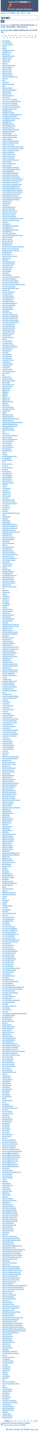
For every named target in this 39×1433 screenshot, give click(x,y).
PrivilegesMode (7, 906)
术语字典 (24, 27)
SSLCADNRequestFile (9, 1212)
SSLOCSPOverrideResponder (12, 1246)
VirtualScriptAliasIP (8, 1408)
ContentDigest (7, 354)
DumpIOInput (6, 449)
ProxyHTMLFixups (8, 960)
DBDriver (5, 403)
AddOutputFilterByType (9, 77)
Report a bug (34, 1429)
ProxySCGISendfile (8, 1002)
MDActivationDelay (8, 775)
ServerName (6, 1128)
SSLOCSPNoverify (8, 1244)
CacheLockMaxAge (8, 292)
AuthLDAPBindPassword (10, 173)
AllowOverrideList (8, 95)
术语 (21, 1429)
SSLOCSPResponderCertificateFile (13, 1249)
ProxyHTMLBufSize (8, 949)
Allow (4, 86)
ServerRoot (6, 1132)
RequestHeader (7, 1070)
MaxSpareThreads (8, 772)
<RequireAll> (6, 1076)
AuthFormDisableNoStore (10, 141)
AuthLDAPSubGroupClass (10, 199)
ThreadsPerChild (7, 1361)
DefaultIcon (6, 405)
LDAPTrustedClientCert (9, 670)
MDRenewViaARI (8, 838)
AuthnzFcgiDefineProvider (10, 220)
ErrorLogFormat (7, 467)
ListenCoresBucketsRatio (10, 696)
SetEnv (4, 1179)
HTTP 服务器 (11, 13)
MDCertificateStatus (8, 796)
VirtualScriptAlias (7, 1406)
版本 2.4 (23, 13)
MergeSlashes (7, 864)
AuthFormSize (7, 161)
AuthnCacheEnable (8, 209)
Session (4, 1138)
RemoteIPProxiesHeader (10, 1047)
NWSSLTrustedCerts (9, 892)
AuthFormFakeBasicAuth (10, 143)
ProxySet (5, 1004)
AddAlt (4, 48)
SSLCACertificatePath (9, 1210)
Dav (3, 375)
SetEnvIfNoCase (7, 1185)
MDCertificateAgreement (10, 783)
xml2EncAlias (6, 1414)
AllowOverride (6, 94)
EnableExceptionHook (9, 456)
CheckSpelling (7, 350)
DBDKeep (5, 392)
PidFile (4, 904)
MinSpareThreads (8, 877)
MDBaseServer (7, 777)
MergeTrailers (6, 866)
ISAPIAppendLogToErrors (10, 624)
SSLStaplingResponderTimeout (12, 1323)
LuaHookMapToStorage (10, 730)
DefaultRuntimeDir (8, 409)
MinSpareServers (8, 875)
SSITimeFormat (7, 1204)
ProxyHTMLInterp (8, 962)
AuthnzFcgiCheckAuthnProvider (12, 218)
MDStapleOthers (7, 849)
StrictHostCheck (7, 1348)
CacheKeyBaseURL (8, 286)
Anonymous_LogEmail (9, 99)
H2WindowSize (7, 566)
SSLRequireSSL (7, 1302)
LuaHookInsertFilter (8, 726)
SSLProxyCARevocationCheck (12, 1270)
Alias (3, 80)
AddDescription (7, 58)
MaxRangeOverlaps (8, 762)
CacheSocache (7, 313)
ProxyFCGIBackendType (10, 934)
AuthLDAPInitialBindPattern (11, 188)
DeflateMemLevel (8, 428)
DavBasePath (6, 377)
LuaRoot (5, 751)
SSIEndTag (5, 1193)
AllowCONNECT (7, 88)
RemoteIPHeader (8, 1042)
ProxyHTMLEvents (8, 957)
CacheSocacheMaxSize (10, 315)
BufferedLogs (6, 258)
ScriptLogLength (7, 1113)
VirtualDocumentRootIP (10, 1402)
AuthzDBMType (7, 231)
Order (4, 898)
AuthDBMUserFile (8, 124)
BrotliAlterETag (7, 245)
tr (31, 1420)
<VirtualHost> (6, 1404)
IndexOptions (6, 617)
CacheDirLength (7, 265)
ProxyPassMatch (7, 983)
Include (4, 607)
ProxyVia (5, 1011)
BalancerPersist (7, 243)
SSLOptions (6, 1261)
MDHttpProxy (6, 809)
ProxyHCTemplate (8, 945)
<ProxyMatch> (7, 974)
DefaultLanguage (8, 407)
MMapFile (5, 879)
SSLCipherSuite (7, 1227)
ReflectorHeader (7, 1036)
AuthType (5, 222)
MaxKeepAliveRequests (10, 758)
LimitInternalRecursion (9, 681)
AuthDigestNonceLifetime (10, 129)
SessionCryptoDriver (9, 1147)
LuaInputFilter (6, 739)
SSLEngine (5, 1232)
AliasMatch (5, 82)
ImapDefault (6, 603)
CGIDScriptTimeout (8, 331)
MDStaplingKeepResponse (11, 853)
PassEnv (5, 902)
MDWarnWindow (7, 860)
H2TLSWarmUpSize (8, 560)
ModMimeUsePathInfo (9, 883)
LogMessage (6, 713)
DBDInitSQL (6, 390)
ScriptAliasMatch (7, 1106)
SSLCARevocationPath (9, 1219)
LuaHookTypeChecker (9, 736)
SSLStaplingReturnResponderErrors (14, 1329)
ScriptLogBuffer (7, 1111)
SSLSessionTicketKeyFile (10, 1308)
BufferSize (5, 260)
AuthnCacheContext (8, 207)
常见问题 (16, 1429)
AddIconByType (7, 67)
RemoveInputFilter (8, 1062)
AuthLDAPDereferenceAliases (12, 180)
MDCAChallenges (8, 781)
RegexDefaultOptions (9, 1038)
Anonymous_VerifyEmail (10, 105)
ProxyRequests (7, 998)
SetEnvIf (5, 1181)
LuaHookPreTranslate (9, 732)
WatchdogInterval (8, 1410)
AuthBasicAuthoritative (9, 109)
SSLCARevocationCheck (10, 1215)
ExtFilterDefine (7, 479)
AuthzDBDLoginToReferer (10, 226)
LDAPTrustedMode (8, 673)
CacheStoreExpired (8, 326)
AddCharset (6, 54)
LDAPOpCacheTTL (8, 654)
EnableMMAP (6, 458)
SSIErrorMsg (6, 1195)
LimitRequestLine (8, 688)
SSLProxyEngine (7, 1283)
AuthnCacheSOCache (9, 213)
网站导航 (26, 1429)
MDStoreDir (6, 856)
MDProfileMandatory (9, 834)
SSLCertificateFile (8, 1223)
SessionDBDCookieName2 (11, 1155)
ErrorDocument (7, 464)
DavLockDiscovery (8, 384)
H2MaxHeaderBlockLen (10, 526)
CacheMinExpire (7, 299)
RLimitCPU (5, 1093)
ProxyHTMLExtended (9, 958)
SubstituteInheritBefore (9, 1351)
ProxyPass (5, 977)
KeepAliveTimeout (8, 637)
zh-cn (36, 1420)
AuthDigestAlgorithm (9, 126)
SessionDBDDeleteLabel (10, 1159)
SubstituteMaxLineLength (10, 1353)
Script (4, 1102)
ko (28, 1420)
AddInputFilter (6, 69)
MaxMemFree (6, 760)
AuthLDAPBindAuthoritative (11, 169)
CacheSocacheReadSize (10, 320)
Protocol (5, 907)
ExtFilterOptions (7, 481)
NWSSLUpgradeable (9, 894)
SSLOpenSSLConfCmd (9, 1259)
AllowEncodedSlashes (9, 90)
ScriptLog (5, 1110)
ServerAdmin (6, 1123)
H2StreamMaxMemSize (10, 554)
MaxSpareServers (8, 770)
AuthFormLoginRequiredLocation (13, 146)
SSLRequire (6, 1300)
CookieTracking (7, 369)
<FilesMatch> (6, 488)
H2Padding (5, 541)
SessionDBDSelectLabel (10, 1164)
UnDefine (5, 1374)
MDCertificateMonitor (9, 792)
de (12, 1420)
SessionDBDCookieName (10, 1153)
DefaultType (6, 411)
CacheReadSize (7, 307)
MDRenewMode (7, 836)
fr (22, 1420)
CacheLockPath (7, 294)
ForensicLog (6, 507)
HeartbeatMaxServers (9, 575)
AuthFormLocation (8, 144)
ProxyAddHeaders (8, 919)
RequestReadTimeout (9, 1072)
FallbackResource (8, 483)
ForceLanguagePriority (9, 503)
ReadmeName (7, 1019)
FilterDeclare (6, 492)
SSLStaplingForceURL (9, 1321)
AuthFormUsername (9, 163)
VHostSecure (6, 1397)
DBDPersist (6, 399)
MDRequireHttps (7, 841)
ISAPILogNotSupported (9, 632)
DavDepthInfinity (7, 379)
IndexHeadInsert (7, 611)
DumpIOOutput (7, 450)
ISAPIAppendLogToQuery (10, 626)
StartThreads (6, 1346)
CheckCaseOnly (7, 348)
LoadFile (5, 700)
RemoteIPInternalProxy (9, 1043)
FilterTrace (5, 498)
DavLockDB (6, 382)
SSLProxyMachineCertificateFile (12, 1287)
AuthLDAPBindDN (8, 171)
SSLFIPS (5, 1234)
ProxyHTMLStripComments (11, 968)
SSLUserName (7, 1334)
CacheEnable (6, 271)
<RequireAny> (7, 1077)
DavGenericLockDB (8, 381)
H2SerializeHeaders (8, 552)
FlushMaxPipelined (8, 500)
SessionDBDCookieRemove (11, 1157)
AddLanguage (6, 71)
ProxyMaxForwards (8, 975)
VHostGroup (6, 1393)
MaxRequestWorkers (9, 768)
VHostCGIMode (7, 1389)
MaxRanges (6, 766)
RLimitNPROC (7, 1096)
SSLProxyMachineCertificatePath (13, 1289)
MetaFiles (5, 870)
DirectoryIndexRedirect (9, 439)
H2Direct (5, 518)
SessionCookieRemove (9, 1144)
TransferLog (6, 1368)
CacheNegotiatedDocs (9, 303)
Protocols (5, 911)
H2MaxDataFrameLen (9, 524)
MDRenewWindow (8, 839)
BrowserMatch (7, 254)
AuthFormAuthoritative (9, 137)
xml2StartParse (7, 1417)
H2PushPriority (7, 549)
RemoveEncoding (8, 1059)
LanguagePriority (7, 641)
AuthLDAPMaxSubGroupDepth (12, 190)
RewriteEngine (7, 1085)
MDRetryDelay (7, 843)
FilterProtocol (6, 494)
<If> (3, 588)
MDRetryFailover (7, 845)
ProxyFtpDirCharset (8, 938)
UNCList (5, 1372)
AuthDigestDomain (8, 128)
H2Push (4, 545)
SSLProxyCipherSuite (9, 1281)
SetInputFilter (6, 1189)
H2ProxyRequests (8, 543)
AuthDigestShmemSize (9, 135)
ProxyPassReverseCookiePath (12, 989)
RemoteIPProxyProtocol (10, 1049)
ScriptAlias (5, 1104)
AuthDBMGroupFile (8, 120)
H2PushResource (8, 551)
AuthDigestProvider (8, 131)
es (19, 1420)
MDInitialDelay (7, 811)
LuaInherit (5, 737)
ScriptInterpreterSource (10, 1108)
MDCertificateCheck (8, 787)
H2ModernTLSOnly (8, 537)
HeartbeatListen (7, 573)
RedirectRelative (7, 1028)
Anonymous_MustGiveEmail (11, 101)
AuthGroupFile (7, 165)
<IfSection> (6, 598)
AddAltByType (6, 52)
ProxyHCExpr (6, 943)
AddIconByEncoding (8, 65)
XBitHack (5, 1412)
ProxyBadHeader (7, 921)
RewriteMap (6, 1087)
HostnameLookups (8, 581)
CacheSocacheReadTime (10, 322)
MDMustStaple (7, 821)
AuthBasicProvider (8, 112)
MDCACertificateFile (8, 779)
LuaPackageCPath (8, 745)
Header (4, 568)
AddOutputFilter (7, 75)
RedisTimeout (6, 1034)
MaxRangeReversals (9, 764)
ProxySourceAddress (9, 1006)
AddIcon (5, 63)
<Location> (5, 703)
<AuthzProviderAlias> (9, 233)
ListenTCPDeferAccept (9, 698)
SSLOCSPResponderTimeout (12, 1251)
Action (4, 46)
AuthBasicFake (7, 111)
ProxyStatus (6, 1008)
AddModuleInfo (7, 73)
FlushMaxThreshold (8, 501)
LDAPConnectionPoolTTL (10, 647)
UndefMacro (6, 1376)
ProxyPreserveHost (8, 991)
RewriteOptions (7, 1089)
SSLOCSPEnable (8, 1242)
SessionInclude (7, 1176)
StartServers (6, 1344)
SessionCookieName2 (9, 1142)
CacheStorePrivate (8, 330)
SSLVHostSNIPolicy (8, 1342)
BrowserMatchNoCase (9, 256)
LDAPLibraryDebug (8, 651)
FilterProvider (6, 496)
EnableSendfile (7, 460)
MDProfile (5, 832)
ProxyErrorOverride (8, 926)
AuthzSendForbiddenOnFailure (12, 235)
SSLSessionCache (8, 1304)
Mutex (4, 887)
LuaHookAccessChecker (10, 719)
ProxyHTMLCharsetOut (10, 951)
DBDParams (6, 398)
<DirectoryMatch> (8, 441)
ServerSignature (7, 1134)
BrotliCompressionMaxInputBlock (13, 246)
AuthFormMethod (8, 152)
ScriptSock (5, 1115)
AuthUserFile (6, 224)
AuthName (5, 205)
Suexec (4, 1355)
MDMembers (6, 817)
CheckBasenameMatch (9, 347)
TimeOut (5, 1365)
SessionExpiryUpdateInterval (11, 1172)
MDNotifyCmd (6, 822)
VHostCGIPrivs (7, 1391)
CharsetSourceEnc (8, 345)
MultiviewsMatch (7, 885)
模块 (29, 13)
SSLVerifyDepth (7, 1340)
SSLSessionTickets (8, 1310)
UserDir (4, 1387)
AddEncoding (6, 59)
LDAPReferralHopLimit (9, 656)
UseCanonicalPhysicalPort (10, 1383)
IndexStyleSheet (7, 620)
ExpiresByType (7, 473)
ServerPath (6, 1130)
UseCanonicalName (8, 1381)
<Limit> (4, 677)
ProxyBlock (5, 923)
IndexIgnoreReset (8, 615)
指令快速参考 (5, 30)
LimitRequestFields (8, 685)
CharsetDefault (7, 341)
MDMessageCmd (8, 819)
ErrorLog (5, 466)
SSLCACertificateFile (9, 1208)
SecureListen (6, 1117)
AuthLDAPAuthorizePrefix (10, 167)
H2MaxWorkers (7, 534)
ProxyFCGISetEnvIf (8, 936)
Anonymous (6, 97)
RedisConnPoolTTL (8, 1032)
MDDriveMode (7, 805)
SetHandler (6, 1187)
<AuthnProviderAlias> (9, 216)
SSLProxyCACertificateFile (11, 1266)
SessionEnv (6, 1168)
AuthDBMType (7, 122)
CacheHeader (6, 275)
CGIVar (4, 339)
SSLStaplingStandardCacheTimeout (14, 1331)
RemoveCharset (7, 1057)
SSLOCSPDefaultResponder (11, 1240)
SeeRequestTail (7, 1119)
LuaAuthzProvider (8, 715)
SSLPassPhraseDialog (9, 1263)
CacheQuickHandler (8, 305)
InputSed (5, 622)
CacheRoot (6, 311)
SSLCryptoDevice (8, 1230)
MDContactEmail (7, 804)
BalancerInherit (7, 239)
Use (3, 1380)
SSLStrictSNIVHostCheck (10, 1332)
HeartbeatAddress (8, 571)
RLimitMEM (6, 1095)
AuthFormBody (7, 139)
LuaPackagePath (7, 747)
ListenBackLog (7, 694)
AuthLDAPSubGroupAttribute (11, 197)
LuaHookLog (6, 728)
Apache (3, 13)
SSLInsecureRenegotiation (11, 1238)
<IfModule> (6, 596)
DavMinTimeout (7, 386)
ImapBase (5, 602)
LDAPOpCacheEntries (9, 653)
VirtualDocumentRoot (9, 1400)
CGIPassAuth (6, 335)
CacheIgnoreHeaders (9, 279)
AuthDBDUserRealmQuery (11, 118)
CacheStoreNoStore (8, 328)
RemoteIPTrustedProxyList (11, 1055)
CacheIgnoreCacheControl (11, 277)
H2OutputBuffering (8, 539)
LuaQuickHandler (8, 749)
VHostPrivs (5, 1395)
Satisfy (4, 1098)
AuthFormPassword (8, 156)
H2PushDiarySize (8, 547)
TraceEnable (6, 1366)
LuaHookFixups (7, 724)
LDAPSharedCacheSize (10, 666)
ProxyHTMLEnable (8, 955)
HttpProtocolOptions (8, 583)
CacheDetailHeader (8, 263)
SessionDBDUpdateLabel (10, 1166)
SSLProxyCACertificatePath (11, 1268)
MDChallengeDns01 (8, 798)
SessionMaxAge (7, 1178)
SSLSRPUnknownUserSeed (11, 1312)
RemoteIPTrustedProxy (9, 1053)
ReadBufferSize (7, 1017)
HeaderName (6, 569)
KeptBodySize (6, 639)
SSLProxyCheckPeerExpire (11, 1278)
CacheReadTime (7, 309)
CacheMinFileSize (8, 301)
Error (4, 462)
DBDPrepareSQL (7, 401)
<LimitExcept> (6, 679)
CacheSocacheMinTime (10, 318)
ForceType (5, 505)
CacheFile (5, 273)
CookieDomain (7, 356)
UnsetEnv (5, 1378)
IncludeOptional (7, 609)
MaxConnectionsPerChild (10, 756)
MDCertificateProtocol (9, 794)
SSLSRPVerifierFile (8, 1314)
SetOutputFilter (7, 1191)
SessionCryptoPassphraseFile (12, 1151)
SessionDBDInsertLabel (10, 1161)
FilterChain (5, 490)
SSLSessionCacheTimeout (11, 1306)
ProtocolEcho (6, 909)
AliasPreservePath (8, 84)
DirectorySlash (7, 443)
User (3, 1385)
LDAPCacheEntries (8, 643)
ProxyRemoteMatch (8, 996)
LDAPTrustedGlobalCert (10, 671)
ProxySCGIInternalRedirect (11, 1000)
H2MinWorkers (7, 535)
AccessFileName (7, 44)
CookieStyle (6, 367)
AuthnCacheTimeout (9, 214)
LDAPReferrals (7, 658)
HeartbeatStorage (8, 577)
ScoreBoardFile (7, 1100)
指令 (11, 1429)
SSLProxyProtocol (8, 1291)
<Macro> (5, 755)
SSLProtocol (6, 1264)
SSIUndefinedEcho (8, 1206)
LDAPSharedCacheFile (9, 664)
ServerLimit (6, 1127)
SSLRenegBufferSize (9, 1298)
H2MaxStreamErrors (9, 530)
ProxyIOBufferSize (8, 972)
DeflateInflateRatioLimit (9, 426)
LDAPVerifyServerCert (9, 675)
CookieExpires (7, 358)
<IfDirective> (6, 592)
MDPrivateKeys (7, 830)
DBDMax (5, 394)
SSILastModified (7, 1198)
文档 (18, 13)
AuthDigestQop (7, 133)
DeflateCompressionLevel (10, 418)
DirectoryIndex (7, 437)
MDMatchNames (7, 813)
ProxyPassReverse (8, 985)
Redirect (5, 1023)
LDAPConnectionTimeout (10, 649)
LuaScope (5, 753)
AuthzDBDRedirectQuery (10, 230)
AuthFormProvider (8, 158)
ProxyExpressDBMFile (9, 928)
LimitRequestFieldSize (9, 687)
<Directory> (6, 433)
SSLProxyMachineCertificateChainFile (14, 1285)
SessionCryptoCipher (9, 1145)
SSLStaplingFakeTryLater (10, 1319)
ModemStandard (7, 881)
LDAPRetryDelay (7, 662)
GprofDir (5, 511)
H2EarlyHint (6, 520)
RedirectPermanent (8, 1026)
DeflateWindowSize (8, 430)
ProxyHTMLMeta (7, 966)
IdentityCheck (6, 585)
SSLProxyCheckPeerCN (10, 1276)
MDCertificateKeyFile (9, 790)
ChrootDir (5, 352)
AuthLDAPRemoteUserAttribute (12, 192)
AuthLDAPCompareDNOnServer (13, 178)
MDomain (5, 824)
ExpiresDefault (7, 475)
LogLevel (5, 711)
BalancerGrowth (7, 237)
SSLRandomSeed (8, 1297)
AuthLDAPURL (7, 201)
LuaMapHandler (7, 741)
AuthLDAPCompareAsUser (11, 177)
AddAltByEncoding (8, 50)
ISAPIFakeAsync (7, 630)
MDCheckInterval (8, 802)
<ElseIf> (4, 454)
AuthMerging (6, 203)
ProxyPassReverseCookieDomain (13, 987)
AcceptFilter (6, 41)
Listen (4, 692)
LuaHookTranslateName (10, 734)
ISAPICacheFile (7, 628)
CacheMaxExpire (7, 296)
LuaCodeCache (7, 717)
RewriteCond (6, 1083)
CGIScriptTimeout (8, 337)
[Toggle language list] (2, 21)
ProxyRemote (6, 994)
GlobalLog (5, 509)
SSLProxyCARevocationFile (11, 1272)
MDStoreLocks (7, 858)
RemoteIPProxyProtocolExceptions (13, 1051)
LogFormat (5, 707)
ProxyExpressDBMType (10, 930)
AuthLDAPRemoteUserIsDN (11, 194)
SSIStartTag (6, 1202)
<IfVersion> (6, 600)
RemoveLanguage (8, 1064)
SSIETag (5, 1196)
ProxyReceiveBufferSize (10, 993)
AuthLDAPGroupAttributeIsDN (12, 184)
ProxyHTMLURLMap (9, 970)
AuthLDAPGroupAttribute (10, 182)
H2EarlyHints (6, 522)
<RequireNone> (7, 1079)
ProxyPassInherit (7, 979)
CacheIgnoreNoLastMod (10, 280)
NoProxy (5, 891)
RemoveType (6, 1068)
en (15, 1420)
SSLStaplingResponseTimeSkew (13, 1327)
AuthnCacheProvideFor (10, 211)
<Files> (4, 486)
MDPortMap (6, 828)
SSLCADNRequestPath (9, 1213)
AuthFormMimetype (8, 154)
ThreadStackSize (7, 1363)
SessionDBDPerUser (9, 1162)
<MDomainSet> (7, 826)
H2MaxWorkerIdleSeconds (11, 532)
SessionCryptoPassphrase (11, 1149)
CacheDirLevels (7, 267)
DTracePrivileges (7, 447)
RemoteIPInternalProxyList (11, 1045)
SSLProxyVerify (7, 1293)
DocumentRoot (7, 445)
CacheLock (6, 290)
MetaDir (4, 868)
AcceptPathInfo (7, 42)
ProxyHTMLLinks (7, 964)
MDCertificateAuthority (9, 785)
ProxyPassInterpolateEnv (10, 981)
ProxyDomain (6, 924)
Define (4, 413)
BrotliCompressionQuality (10, 248)
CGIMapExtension (8, 333)
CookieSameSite (7, 364)
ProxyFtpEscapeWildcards (10, 940)
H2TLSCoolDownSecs (9, 558)
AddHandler (6, 61)
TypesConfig (6, 1370)
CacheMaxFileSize (8, 297)
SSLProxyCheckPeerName (11, 1279)
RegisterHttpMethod (8, 1040)
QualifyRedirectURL (8, 1015)
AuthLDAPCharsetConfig (10, 175)
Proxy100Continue (8, 917)
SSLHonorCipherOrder (9, 1236)
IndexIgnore (6, 613)
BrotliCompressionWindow (10, 250)
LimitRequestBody (8, 683)
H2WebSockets (7, 564)
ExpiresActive (6, 471)
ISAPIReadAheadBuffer (10, 634)
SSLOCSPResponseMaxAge (11, 1253)
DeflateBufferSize (8, 416)
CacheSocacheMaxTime (10, 316)
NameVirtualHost (7, 889)
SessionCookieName (9, 1140)
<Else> (4, 452)
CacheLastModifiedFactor (10, 288)
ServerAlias (6, 1125)
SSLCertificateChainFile (10, 1221)
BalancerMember (8, 241)
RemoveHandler (7, 1060)
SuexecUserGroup (8, 1357)
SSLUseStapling (7, 1336)
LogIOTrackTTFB (8, 709)
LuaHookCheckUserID (9, 722)
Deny (4, 432)
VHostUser (5, 1398)
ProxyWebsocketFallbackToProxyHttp (14, 1013)
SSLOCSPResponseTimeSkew (12, 1255)
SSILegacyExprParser (9, 1200)
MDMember (6, 815)
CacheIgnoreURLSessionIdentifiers (13, 284)
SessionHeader (7, 1174)
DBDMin (5, 396)
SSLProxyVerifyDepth (9, 1295)
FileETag (5, 484)
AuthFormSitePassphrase (10, 160)
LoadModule (6, 702)
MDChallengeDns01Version (11, 800)
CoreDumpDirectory (8, 371)
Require (4, 1074)
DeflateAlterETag (7, 415)
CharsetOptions (7, 343)
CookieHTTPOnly (8, 360)
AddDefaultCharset (8, 56)
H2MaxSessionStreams (10, 528)
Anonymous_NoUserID (9, 103)
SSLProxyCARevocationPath (11, 1274)
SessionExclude (7, 1170)
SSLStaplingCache (8, 1315)
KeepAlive (5, 636)
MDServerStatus (7, 847)
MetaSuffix (5, 872)
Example (5, 469)
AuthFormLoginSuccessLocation (13, 148)
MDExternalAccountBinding (11, 807)
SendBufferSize (7, 1121)
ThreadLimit (6, 1359)
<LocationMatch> (8, 705)
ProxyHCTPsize (7, 947)
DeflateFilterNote (7, 420)
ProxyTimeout (6, 1009)
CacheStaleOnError (8, 324)
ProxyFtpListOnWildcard (10, 941)
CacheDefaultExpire (8, 262)
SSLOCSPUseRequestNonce (11, 1257)
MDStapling (6, 851)
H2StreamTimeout (8, 556)
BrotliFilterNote (7, 252)
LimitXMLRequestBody (9, 690)
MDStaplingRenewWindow (11, 855)
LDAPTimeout (6, 668)
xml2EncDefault (7, 1416)
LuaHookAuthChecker (9, 720)
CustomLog (6, 373)
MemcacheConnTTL (9, 862)
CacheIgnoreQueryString (10, 282)
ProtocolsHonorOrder (9, 913)
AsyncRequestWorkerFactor (11, 107)
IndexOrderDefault (8, 618)
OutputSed (5, 900)
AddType (5, 78)
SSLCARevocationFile (9, 1217)
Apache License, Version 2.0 (12, 1425)
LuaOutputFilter (7, 743)
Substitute (5, 1349)
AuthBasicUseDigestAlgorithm (12, 114)
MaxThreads (6, 773)
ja (25, 1420)
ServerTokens (6, 1136)
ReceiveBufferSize (8, 1021)
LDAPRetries (6, 660)
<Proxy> (5, 915)
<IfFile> (4, 594)
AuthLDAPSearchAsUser (10, 196)
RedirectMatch (7, 1025)
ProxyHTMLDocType (9, 953)
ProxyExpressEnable (9, 932)
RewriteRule (6, 1091)
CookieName (6, 362)
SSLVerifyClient (7, 1338)
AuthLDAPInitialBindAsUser (11, 186)
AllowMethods (6, 92)
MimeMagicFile (7, 874)
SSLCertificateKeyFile (9, 1225)
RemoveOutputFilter (8, 1066)
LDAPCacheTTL (7, 645)
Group (4, 515)
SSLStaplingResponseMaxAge (12, 1325)
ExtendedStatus (7, 477)
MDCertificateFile (8, 789)
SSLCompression (8, 1229)
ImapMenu (5, 605)
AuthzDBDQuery (7, 228)
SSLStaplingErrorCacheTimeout (12, 1317)
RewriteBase (6, 1081)
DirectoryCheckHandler (9, 435)
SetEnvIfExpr (6, 1183)
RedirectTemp (6, 1030)
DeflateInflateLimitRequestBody (12, 422)
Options (4, 896)
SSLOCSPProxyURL (9, 1247)
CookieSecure (6, 365)
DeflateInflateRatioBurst (10, 424)
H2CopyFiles (6, 517)
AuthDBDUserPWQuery (10, 116)
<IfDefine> (5, 590)
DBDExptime (6, 388)
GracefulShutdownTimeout (11, 513)
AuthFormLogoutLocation (10, 150)
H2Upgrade (6, 562)
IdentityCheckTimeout (9, 586)
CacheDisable (6, 269)
